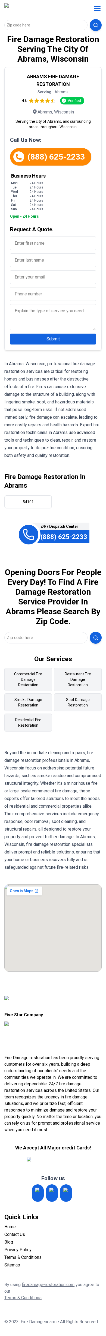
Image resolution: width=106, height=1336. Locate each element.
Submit (53, 339)
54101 (28, 502)
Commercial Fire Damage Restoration (28, 679)
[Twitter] (52, 1193)
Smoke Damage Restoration (28, 702)
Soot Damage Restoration (78, 702)
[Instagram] (38, 1193)
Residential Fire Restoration (28, 722)
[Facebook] (66, 1193)
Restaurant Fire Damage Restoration (78, 679)
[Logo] (39, 8)
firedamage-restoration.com (48, 1284)
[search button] (96, 25)
